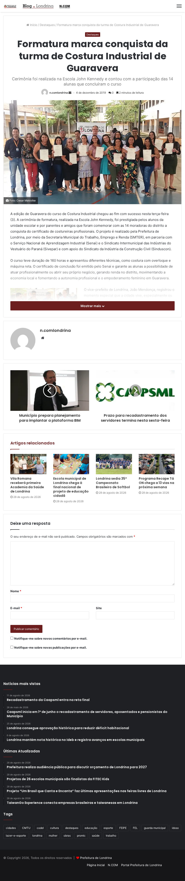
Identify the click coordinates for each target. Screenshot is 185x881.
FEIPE (123, 828)
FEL (135, 828)
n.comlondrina (58, 92)
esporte (108, 828)
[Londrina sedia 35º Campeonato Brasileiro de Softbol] (114, 464)
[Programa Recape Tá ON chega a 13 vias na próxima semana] (157, 464)
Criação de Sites (92, 873)
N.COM (113, 865)
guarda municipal (155, 828)
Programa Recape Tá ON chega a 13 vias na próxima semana (156, 482)
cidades (11, 828)
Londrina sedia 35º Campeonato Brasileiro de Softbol (113, 482)
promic (81, 835)
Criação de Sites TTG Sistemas (173, 858)
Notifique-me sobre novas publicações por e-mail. (50, 647)
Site (99, 608)
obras (67, 835)
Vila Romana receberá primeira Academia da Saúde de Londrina (27, 485)
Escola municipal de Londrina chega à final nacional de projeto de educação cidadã (71, 487)
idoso (175, 828)
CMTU (26, 828)
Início (33, 25)
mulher (53, 835)
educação (91, 828)
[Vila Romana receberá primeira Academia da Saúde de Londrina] (28, 464)
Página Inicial (96, 865)
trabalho (111, 835)
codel (40, 828)
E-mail (16, 608)
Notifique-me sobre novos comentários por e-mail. (50, 638)
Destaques (47, 25)
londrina (37, 835)
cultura (54, 828)
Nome (15, 591)
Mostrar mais (91, 306)
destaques (71, 828)
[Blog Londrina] (37, 6)
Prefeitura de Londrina (96, 858)
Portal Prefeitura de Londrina (141, 865)
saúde (95, 835)
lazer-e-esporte (16, 835)
